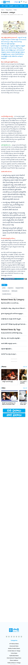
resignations (10, 288)
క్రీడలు (25, 6)
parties (3, 288)
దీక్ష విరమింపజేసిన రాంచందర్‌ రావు (13, 303)
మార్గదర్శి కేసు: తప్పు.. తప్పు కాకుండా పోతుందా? (13, 308)
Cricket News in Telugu (14, 651)
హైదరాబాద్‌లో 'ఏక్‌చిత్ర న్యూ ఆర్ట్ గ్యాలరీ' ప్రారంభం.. (13, 324)
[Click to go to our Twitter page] (11, 636)
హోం (3, 6)
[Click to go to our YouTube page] (16, 636)
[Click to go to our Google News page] (21, 636)
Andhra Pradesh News (14, 648)
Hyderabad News (14, 655)
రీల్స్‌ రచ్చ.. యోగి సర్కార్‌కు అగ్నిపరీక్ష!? (13, 338)
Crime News (14, 653)
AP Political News (14, 644)
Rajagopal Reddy (19, 288)
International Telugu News (14, 658)
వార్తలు (6, 6)
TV (23, 2)
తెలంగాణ (16, 6)
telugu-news (9, 10)
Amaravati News (14, 646)
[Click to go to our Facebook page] (7, 636)
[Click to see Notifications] (26, 2)
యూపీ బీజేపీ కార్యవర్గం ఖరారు (13, 343)
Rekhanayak (14, 291)
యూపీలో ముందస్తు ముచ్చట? (14, 354)
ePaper (16, 2)
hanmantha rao (5, 291)
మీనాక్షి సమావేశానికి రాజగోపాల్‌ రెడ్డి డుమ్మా (13, 333)
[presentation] (3, 375)
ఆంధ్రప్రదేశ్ (11, 6)
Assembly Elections (6, 294)
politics (15, 10)
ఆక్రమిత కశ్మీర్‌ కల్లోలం (13, 349)
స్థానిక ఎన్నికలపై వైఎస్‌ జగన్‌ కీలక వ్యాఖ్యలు (14, 313)
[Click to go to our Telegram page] (19, 636)
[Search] (19, 2)
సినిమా (21, 6)
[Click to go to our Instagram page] (14, 636)
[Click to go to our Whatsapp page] (9, 636)
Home (2, 10)
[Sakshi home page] (14, 630)
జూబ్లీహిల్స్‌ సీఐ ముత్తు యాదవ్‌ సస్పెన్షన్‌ (13, 319)
